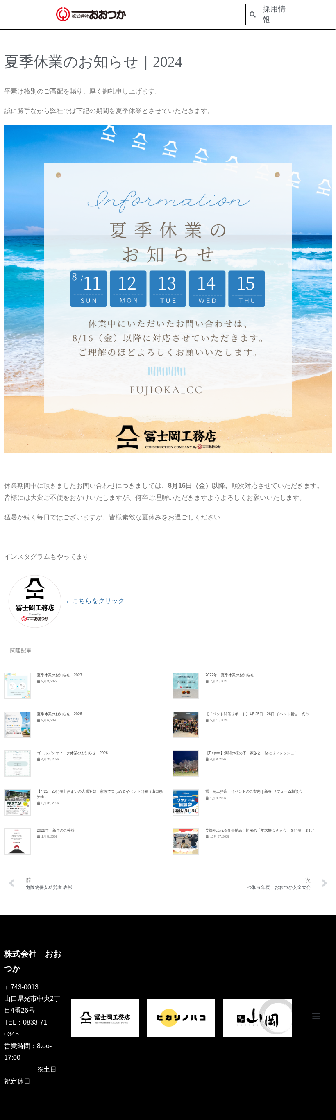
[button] (316, 1016)
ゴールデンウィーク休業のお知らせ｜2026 (72, 753)
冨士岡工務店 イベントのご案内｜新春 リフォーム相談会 (253, 791)
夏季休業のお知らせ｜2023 (59, 675)
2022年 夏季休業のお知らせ (229, 675)
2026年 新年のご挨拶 (56, 830)
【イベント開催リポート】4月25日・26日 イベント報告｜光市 (257, 714)
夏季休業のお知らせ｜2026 (59, 714)
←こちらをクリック (95, 600)
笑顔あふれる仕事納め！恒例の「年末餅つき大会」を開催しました (260, 830)
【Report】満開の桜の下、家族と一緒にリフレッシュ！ (251, 753)
